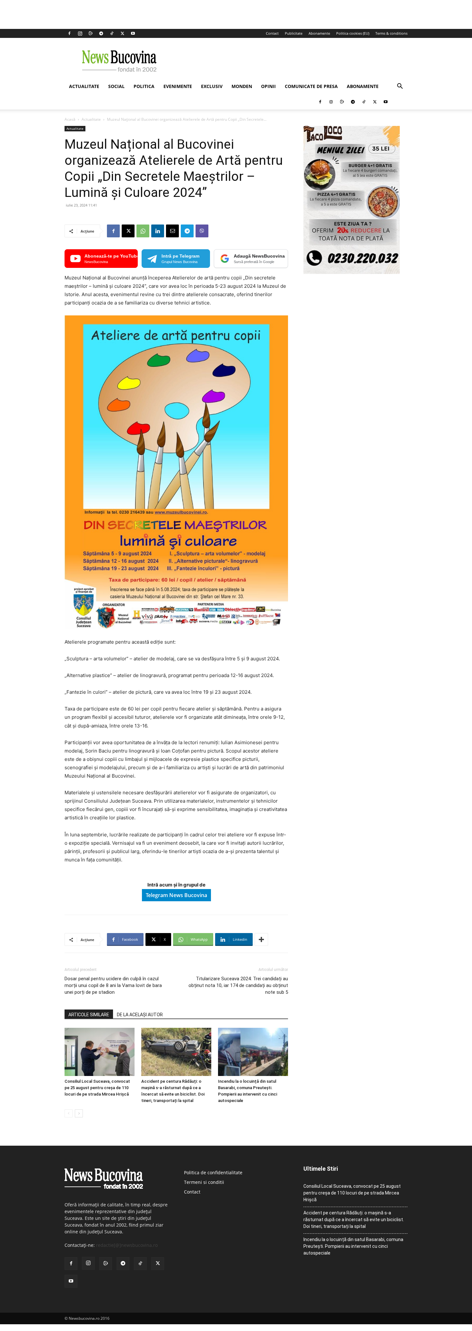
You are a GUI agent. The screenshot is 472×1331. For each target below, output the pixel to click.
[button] (399, 87)
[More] (261, 939)
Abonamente (319, 33)
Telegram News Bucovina (176, 895)
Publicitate (293, 33)
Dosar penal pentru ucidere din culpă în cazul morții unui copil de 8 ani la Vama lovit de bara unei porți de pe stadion (113, 985)
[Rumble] (90, 33)
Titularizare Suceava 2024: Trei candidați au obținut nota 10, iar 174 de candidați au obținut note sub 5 (238, 985)
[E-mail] (172, 231)
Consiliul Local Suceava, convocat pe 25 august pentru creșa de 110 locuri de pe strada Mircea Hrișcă (97, 1088)
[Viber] (202, 231)
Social (116, 86)
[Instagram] (80, 33)
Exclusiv (212, 86)
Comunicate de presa (311, 86)
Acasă (70, 119)
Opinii (268, 86)
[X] (122, 33)
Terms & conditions (391, 33)
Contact (272, 33)
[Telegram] (101, 33)
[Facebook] (69, 33)
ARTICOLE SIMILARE (88, 1014)
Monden (242, 86)
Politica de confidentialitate (213, 1172)
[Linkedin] (157, 231)
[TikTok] (112, 33)
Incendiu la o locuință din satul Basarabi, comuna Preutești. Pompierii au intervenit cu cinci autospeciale (353, 1246)
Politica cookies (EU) (352, 33)
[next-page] (79, 1113)
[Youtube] (133, 33)
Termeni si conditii (204, 1182)
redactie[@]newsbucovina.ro (127, 1245)
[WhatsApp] (142, 231)
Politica (144, 86)
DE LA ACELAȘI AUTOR (140, 1014)
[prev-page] (69, 1113)
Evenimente (177, 86)
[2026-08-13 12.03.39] (351, 272)
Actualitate (84, 86)
